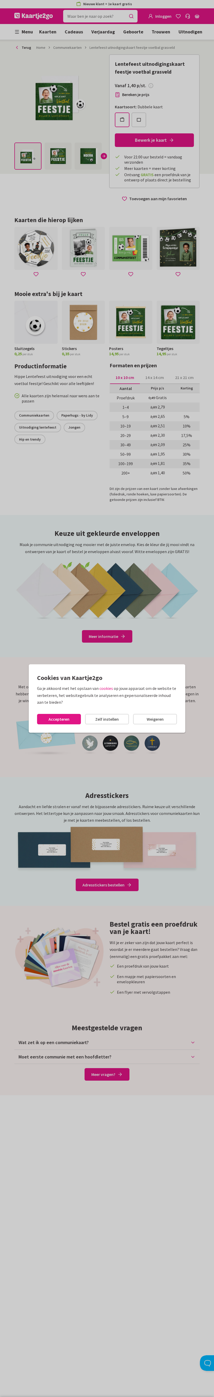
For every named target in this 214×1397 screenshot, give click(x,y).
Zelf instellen (107, 719)
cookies (106, 688)
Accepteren (59, 719)
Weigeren (155, 719)
